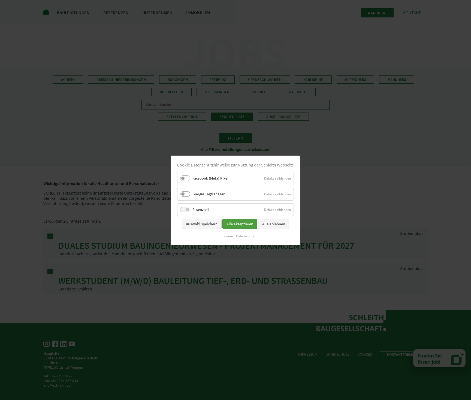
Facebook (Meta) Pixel (210, 178)
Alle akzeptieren (240, 223)
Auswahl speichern (202, 223)
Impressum (225, 236)
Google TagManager (208, 193)
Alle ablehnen (273, 223)
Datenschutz (245, 236)
